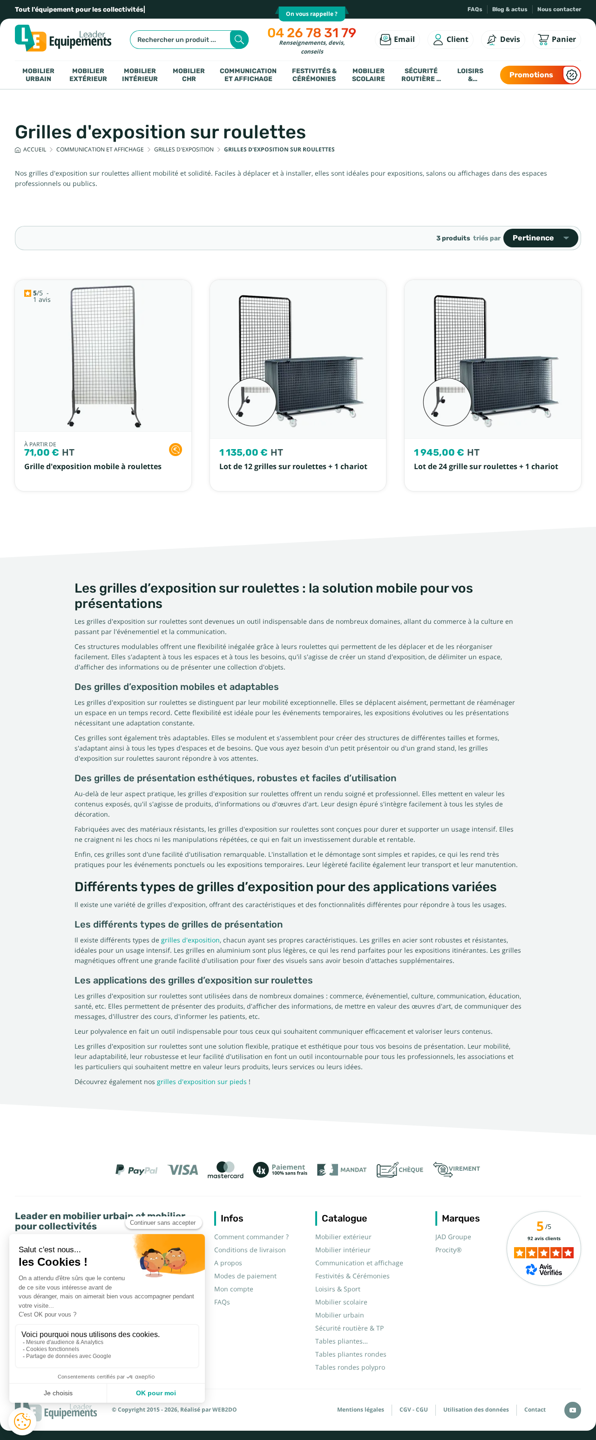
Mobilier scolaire (368, 74)
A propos (228, 1263)
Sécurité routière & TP (421, 75)
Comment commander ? (251, 1237)
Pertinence (533, 237)
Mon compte (233, 1289)
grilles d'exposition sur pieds (202, 1081)
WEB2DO (224, 1409)
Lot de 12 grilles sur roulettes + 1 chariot (293, 466)
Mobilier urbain (38, 74)
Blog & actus (510, 9)
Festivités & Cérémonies (314, 74)
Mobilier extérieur (88, 74)
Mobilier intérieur (140, 74)
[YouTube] (572, 1410)
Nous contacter (559, 9)
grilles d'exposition (190, 940)
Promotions (531, 74)
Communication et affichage (248, 74)
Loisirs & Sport (470, 75)
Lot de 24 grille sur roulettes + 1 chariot (486, 466)
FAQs (474, 9)
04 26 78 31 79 (311, 33)
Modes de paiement (245, 1276)
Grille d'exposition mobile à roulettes (93, 466)
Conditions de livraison (250, 1250)
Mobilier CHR (189, 74)
